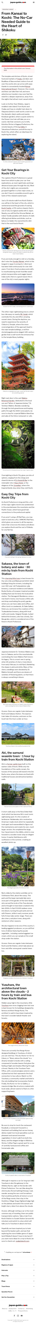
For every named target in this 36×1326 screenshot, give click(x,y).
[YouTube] (21, 1315)
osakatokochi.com (22, 1241)
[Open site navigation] (34, 2)
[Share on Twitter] (6, 35)
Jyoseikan (17, 485)
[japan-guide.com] (18, 2)
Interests (5, 1270)
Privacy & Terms (23, 1311)
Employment (12, 1308)
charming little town (12, 578)
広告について (12, 1311)
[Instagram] (18, 1315)
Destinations (6, 1260)
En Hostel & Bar (21, 480)
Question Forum (7, 1292)
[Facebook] (14, 1315)
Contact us (21, 1308)
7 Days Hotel (18, 483)
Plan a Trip (5, 1276)
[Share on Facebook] (3, 35)
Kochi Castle (6, 208)
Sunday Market (18, 261)
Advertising (29, 1308)
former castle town (14, 764)
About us (4, 1308)
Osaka (19, 79)
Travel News (6, 1286)
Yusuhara (5, 1005)
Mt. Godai (24, 314)
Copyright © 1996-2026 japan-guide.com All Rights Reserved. (18, 1320)
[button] (33, 1259)
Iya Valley (21, 127)
